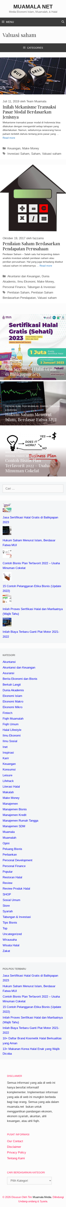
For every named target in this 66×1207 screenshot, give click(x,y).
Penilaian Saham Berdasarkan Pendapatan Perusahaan (31, 246)
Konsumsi (9, 769)
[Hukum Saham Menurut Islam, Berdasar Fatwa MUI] (33, 423)
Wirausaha (10, 939)
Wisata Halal (11, 945)
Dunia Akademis (13, 690)
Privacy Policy (16, 1152)
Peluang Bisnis (12, 849)
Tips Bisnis (10, 922)
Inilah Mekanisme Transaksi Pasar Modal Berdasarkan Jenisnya (29, 112)
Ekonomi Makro (13, 701)
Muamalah (9, 837)
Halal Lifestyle (12, 730)
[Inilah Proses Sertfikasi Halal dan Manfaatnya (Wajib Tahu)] (7, 601)
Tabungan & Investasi (41, 287)
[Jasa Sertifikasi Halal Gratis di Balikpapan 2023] (33, 377)
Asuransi (8, 673)
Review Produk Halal (16, 888)
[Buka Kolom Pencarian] (63, 22)
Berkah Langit (12, 684)
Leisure (7, 775)
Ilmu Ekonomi (26, 281)
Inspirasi (8, 752)
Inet (5, 747)
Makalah (8, 792)
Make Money (30, 148)
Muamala (9, 832)
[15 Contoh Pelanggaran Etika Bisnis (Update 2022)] (7, 578)
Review (7, 883)
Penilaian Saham (18, 292)
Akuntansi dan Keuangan (23, 276)
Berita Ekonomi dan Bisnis (20, 678)
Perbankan (10, 854)
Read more (9, 138)
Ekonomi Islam (12, 696)
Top (5, 928)
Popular (8, 871)
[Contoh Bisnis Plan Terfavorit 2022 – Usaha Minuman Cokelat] (33, 474)
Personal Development (17, 860)
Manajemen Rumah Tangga (20, 820)
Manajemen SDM (14, 826)
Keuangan (13, 148)
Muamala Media (42, 1197)
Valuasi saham (51, 153)
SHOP (7, 894)
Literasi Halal (11, 786)
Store (6, 905)
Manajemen (10, 803)
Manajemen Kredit (14, 815)
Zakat (6, 951)
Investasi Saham (18, 153)
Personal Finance (14, 287)
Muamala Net (33, 7)
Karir (6, 758)
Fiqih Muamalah (13, 718)
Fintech (7, 713)
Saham (35, 153)
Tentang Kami (16, 1158)
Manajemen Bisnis (15, 809)
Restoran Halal (12, 877)
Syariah (8, 911)
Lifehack (8, 781)
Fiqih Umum (10, 724)
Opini (6, 843)
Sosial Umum (11, 900)
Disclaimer (14, 1147)
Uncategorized (12, 934)
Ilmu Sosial (10, 741)
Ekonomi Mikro (12, 707)
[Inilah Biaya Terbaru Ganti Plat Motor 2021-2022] (7, 624)
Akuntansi (9, 662)
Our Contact (15, 1141)
